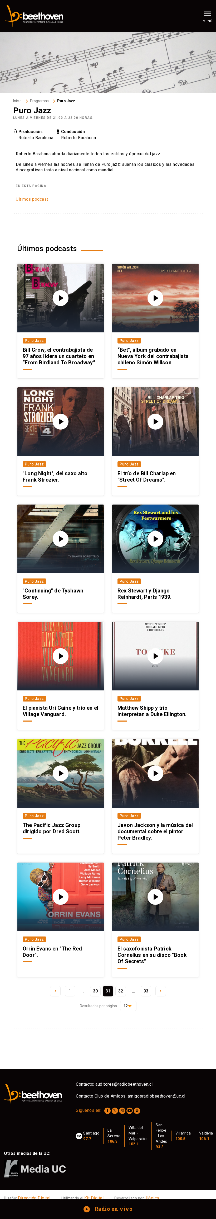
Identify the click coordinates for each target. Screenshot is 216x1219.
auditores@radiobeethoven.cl (124, 1084)
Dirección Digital (34, 1198)
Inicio (17, 101)
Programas (39, 101)
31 (108, 991)
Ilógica (152, 1198)
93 (146, 991)
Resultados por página (98, 1006)
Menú (207, 21)
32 (120, 991)
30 (95, 991)
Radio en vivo (108, 1208)
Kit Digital (94, 1198)
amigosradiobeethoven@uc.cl (156, 1096)
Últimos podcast (32, 199)
